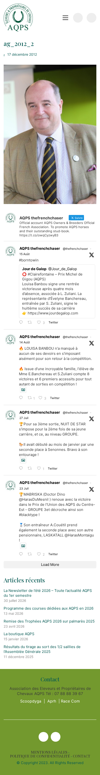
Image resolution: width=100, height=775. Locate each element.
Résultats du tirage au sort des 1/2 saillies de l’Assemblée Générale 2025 (42, 649)
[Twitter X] (43, 737)
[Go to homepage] (18, 18)
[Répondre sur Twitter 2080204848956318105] (22, 554)
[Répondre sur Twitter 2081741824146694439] (22, 468)
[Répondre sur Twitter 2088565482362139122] (22, 323)
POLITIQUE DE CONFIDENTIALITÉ (40, 756)
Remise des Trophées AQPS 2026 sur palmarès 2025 (49, 621)
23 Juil (24, 488)
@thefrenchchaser (75, 248)
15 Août (24, 254)
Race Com (70, 701)
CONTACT (81, 756)
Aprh (51, 701)
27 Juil (23, 418)
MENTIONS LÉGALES (49, 752)
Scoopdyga (30, 701)
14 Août (24, 342)
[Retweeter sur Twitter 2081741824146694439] (31, 468)
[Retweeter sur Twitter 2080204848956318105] (31, 554)
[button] (65, 17)
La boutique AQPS (19, 634)
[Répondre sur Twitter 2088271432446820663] (22, 398)
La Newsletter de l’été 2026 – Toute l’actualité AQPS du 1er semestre (48, 593)
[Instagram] (55, 737)
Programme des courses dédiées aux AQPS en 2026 (48, 608)
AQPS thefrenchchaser (39, 248)
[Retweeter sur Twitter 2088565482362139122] (31, 323)
